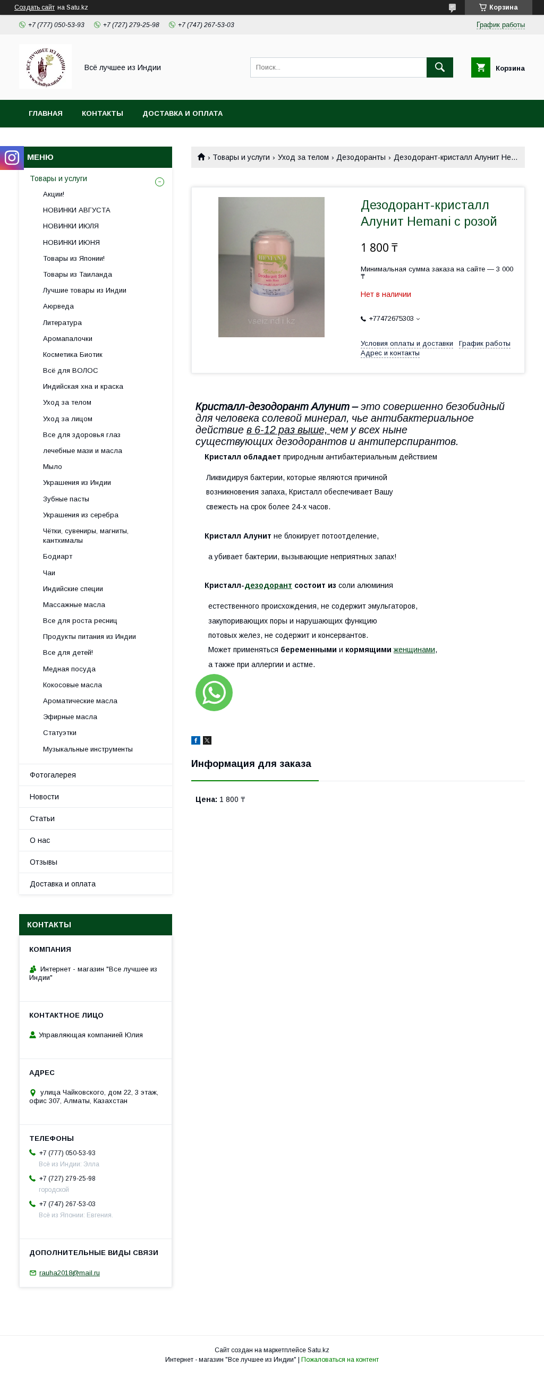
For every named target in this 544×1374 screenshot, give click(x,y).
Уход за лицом (67, 419)
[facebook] (195, 742)
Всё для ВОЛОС (70, 370)
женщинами (414, 649)
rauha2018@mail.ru (69, 1273)
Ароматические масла (80, 701)
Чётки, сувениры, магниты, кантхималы (86, 535)
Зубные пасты (66, 499)
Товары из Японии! (74, 258)
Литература (62, 323)
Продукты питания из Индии (89, 637)
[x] (207, 742)
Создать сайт (34, 7)
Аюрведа (58, 306)
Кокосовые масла (72, 685)
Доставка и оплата (182, 113)
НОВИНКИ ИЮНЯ (71, 242)
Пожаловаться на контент (340, 1359)
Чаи (49, 573)
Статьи (42, 818)
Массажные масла (74, 605)
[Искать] (440, 67)
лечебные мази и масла (82, 451)
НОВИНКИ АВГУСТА (76, 210)
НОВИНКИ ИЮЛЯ (71, 226)
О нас (40, 840)
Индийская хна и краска (83, 386)
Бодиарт (57, 556)
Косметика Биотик (73, 355)
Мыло (52, 467)
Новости (44, 796)
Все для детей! (68, 652)
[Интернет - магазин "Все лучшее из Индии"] (45, 86)
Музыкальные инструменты (88, 749)
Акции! (53, 194)
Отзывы (43, 862)
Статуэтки (59, 733)
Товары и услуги (241, 157)
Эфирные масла (70, 717)
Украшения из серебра (80, 515)
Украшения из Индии (77, 483)
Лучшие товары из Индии (84, 290)
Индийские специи (73, 589)
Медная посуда (69, 669)
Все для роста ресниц (80, 621)
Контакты (102, 113)
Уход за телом (303, 157)
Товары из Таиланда (77, 274)
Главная (46, 113)
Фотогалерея (53, 775)
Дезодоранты (361, 157)
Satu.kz (318, 1350)
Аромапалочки (67, 339)
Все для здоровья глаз (82, 435)
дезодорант (268, 585)
